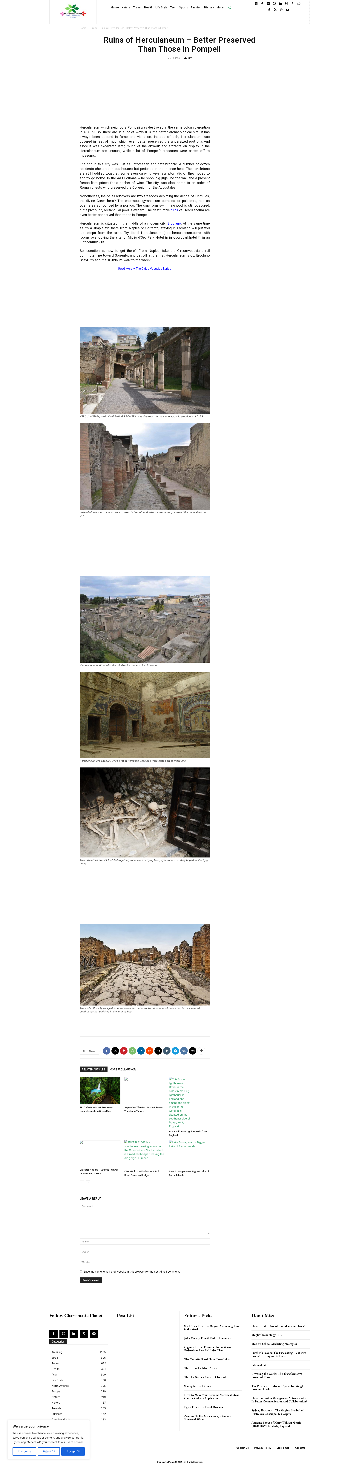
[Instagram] (274, 4)
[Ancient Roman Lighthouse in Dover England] (189, 1102)
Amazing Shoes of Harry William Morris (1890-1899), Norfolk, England (276, 1424)
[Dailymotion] (256, 4)
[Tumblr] (167, 1051)
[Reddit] (299, 4)
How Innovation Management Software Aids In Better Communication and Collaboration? (279, 1400)
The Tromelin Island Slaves (200, 1368)
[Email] (158, 1051)
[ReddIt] (149, 1051)
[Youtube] (287, 10)
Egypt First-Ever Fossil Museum (203, 1407)
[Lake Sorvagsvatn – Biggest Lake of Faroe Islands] (189, 1154)
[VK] (184, 1051)
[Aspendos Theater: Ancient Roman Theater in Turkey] (144, 1090)
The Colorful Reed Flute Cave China (207, 1359)
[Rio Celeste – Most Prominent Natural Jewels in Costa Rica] (100, 1090)
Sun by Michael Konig (197, 1386)
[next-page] (88, 1182)
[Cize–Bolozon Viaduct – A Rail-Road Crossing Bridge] (144, 1154)
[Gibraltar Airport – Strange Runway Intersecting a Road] (100, 1153)
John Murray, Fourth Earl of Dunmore (207, 1338)
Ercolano (174, 223)
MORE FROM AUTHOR (123, 1069)
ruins (174, 210)
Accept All (73, 1451)
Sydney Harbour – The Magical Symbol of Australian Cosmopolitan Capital (277, 1412)
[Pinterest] (292, 4)
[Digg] (192, 1051)
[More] (201, 1051)
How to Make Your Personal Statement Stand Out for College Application (212, 1396)
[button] (229, 7)
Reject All (49, 1451)
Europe (93, 28)
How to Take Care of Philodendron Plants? (278, 1326)
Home (83, 28)
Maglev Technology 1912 (266, 1335)
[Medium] (286, 4)
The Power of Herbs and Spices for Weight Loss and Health (277, 1387)
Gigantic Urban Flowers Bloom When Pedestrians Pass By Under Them (207, 1348)
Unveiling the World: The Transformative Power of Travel (276, 1375)
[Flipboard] (268, 4)
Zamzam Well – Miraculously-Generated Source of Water (208, 1417)
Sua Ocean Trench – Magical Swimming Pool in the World (212, 1327)
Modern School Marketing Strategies (274, 1344)
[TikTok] (269, 10)
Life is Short (258, 1365)
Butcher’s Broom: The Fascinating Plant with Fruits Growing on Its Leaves (278, 1354)
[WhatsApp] (132, 1051)
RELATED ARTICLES (93, 1069)
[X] (275, 10)
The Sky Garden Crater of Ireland (205, 1377)
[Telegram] (175, 1051)
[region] (48, 1440)
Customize (24, 1451)
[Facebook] (262, 4)
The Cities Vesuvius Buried (153, 268)
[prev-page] (82, 1182)
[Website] (281, 10)
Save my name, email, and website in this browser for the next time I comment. (132, 1271)
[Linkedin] (280, 4)
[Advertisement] (145, 95)
